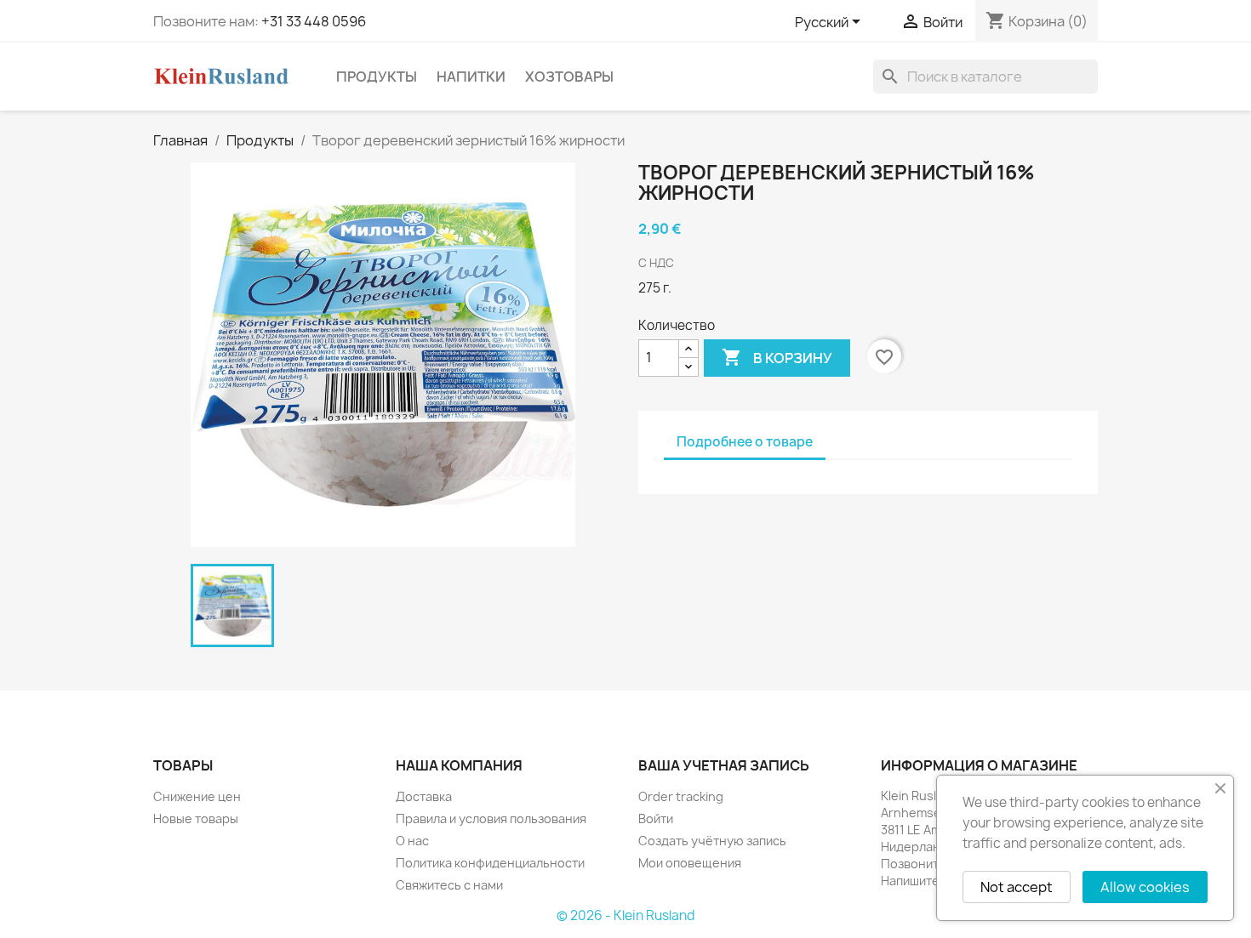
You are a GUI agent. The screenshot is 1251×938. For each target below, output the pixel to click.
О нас (412, 841)
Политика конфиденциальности (490, 863)
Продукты (376, 76)
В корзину (777, 357)
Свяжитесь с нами (449, 885)
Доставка (424, 796)
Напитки (471, 76)
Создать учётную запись (712, 841)
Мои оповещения (689, 863)
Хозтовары (569, 76)
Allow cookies (1145, 887)
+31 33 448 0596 (313, 21)
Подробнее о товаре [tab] (745, 442)
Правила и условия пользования (491, 818)
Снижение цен (197, 796)
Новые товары (195, 818)
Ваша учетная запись (723, 765)
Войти (655, 818)
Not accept (1016, 887)
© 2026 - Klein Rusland (626, 915)
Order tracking (680, 796)
